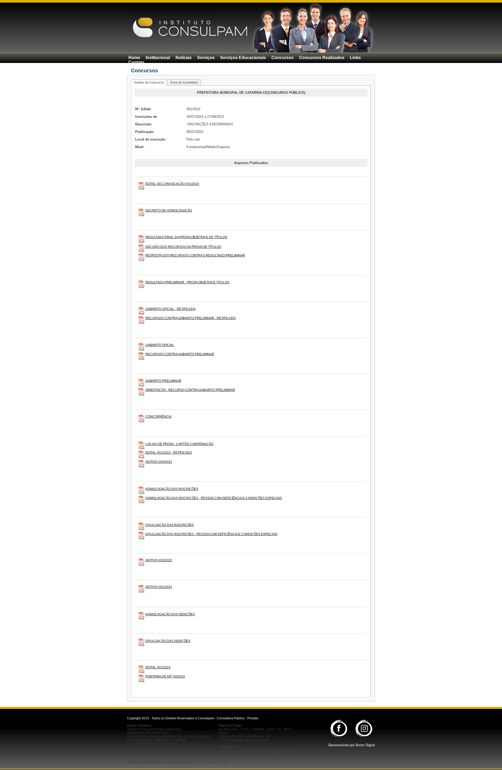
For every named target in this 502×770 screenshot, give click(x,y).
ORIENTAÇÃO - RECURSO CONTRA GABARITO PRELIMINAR (190, 390)
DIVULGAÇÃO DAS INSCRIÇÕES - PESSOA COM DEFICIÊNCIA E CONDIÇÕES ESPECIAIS (211, 534)
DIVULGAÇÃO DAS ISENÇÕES (167, 641)
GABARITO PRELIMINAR (163, 381)
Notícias (183, 57)
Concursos (282, 57)
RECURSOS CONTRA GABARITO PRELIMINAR (179, 354)
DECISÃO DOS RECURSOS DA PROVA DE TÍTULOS (183, 247)
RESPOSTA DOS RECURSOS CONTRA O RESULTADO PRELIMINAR (195, 255)
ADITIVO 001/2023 (158, 587)
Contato (136, 62)
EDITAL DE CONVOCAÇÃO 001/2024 (172, 184)
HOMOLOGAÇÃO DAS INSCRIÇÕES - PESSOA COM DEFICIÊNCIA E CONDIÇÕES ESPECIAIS (213, 498)
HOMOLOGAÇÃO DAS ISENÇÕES (170, 614)
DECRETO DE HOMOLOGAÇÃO (168, 210)
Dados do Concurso (149, 82)
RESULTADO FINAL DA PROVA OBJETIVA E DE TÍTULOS (186, 237)
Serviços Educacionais (243, 57)
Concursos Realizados (321, 57)
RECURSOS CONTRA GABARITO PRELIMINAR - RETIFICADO (190, 318)
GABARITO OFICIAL (159, 345)
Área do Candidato (184, 82)
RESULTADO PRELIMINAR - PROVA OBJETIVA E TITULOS (187, 282)
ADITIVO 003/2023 (158, 462)
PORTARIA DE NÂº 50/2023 (165, 676)
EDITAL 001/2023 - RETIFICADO (168, 452)
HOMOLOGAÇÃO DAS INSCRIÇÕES (171, 489)
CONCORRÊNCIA (158, 416)
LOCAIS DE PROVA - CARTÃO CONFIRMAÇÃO (179, 444)
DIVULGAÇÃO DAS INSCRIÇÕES (169, 525)
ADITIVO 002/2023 (158, 560)
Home (134, 57)
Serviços (206, 57)
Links (355, 57)
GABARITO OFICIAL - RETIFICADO (170, 309)
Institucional (158, 57)
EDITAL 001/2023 (157, 667)
